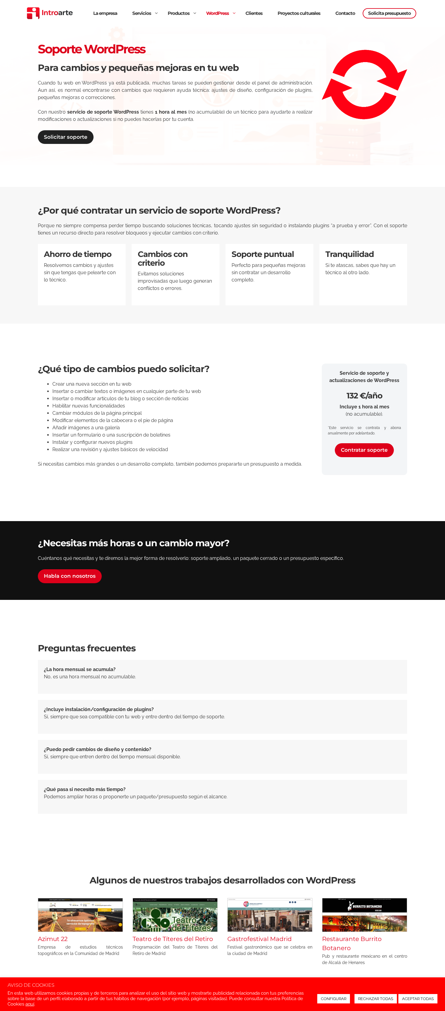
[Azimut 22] (80, 928)
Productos (179, 13)
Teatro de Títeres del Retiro (173, 939)
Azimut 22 (53, 939)
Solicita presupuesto (389, 13)
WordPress (217, 13)
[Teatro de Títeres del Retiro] (175, 928)
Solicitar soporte (65, 137)
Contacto (345, 13)
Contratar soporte (364, 450)
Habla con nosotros (70, 576)
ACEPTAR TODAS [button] (418, 998)
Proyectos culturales (299, 13)
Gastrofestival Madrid (259, 939)
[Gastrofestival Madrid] (269, 928)
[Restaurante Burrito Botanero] (364, 928)
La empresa (105, 13)
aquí (29, 1003)
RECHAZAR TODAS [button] (375, 998)
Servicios (141, 13)
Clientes (254, 13)
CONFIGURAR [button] (333, 998)
